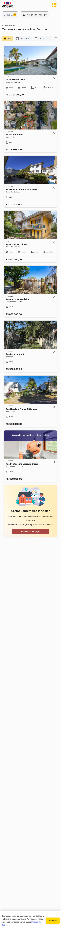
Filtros (10, 15)
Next (57, 38)
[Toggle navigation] (54, 5)
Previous (9, 60)
